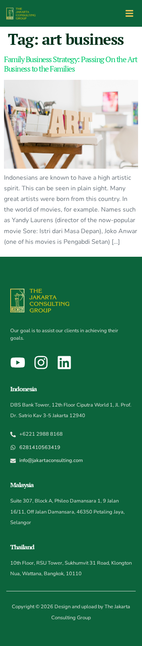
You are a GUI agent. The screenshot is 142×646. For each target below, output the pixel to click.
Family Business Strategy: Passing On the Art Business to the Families (70, 64)
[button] (129, 13)
